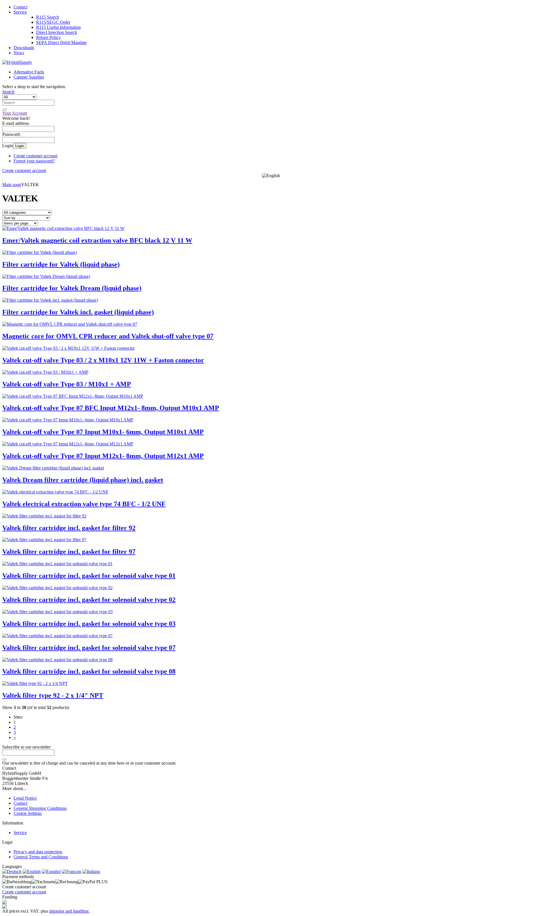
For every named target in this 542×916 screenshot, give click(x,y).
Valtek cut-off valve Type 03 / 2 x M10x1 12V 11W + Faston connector (103, 360)
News (19, 52)
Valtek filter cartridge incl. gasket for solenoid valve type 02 (89, 599)
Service (20, 12)
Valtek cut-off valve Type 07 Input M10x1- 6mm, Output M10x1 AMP (103, 432)
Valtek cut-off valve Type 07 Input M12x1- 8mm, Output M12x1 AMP (103, 456)
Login (19, 146)
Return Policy (48, 37)
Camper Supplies (29, 77)
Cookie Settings (28, 813)
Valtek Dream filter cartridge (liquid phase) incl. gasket (82, 480)
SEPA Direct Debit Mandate (61, 42)
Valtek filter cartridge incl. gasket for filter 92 (69, 528)
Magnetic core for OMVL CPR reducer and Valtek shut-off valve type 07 (107, 336)
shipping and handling (69, 911)
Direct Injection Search (56, 32)
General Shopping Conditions (40, 808)
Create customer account (35, 155)
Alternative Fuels (29, 71)
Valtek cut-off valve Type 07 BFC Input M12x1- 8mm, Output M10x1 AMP (110, 408)
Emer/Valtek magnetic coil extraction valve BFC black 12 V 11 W (97, 240)
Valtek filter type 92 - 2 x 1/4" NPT (52, 695)
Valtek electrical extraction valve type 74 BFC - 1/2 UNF (84, 504)
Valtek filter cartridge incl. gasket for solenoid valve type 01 (89, 575)
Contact (20, 7)
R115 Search (47, 17)
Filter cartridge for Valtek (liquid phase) (61, 264)
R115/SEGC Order (53, 22)
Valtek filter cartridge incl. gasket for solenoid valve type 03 (89, 623)
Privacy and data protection (38, 851)
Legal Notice (25, 798)
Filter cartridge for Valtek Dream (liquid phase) (71, 288)
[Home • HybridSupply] (17, 62)
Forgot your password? (34, 160)
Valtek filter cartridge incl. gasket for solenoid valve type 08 (89, 671)
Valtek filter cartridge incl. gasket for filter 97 (69, 551)
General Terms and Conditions (41, 856)
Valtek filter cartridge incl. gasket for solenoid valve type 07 (89, 647)
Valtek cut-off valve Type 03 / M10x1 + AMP (66, 384)
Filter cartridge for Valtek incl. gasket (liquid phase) (78, 312)
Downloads (24, 47)
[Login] (4, 759)
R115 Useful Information (58, 27)
